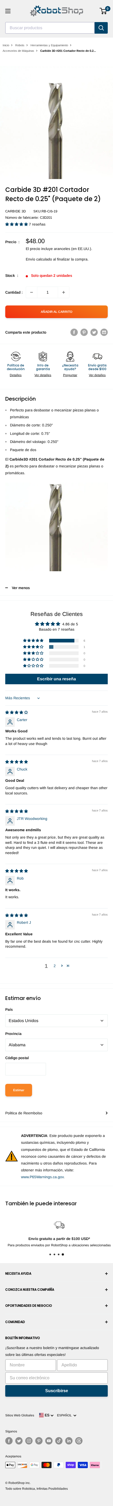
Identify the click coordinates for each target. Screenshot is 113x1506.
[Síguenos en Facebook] (9, 1440)
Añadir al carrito (56, 312)
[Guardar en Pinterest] (84, 332)
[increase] (63, 292)
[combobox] (50, 28)
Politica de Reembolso (23, 1113)
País (9, 1009)
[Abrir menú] (8, 11)
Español (65, 1415)
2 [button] (55, 966)
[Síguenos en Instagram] (29, 1440)
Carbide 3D (15, 211)
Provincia (13, 1034)
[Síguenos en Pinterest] (39, 1440)
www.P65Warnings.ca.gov (42, 1177)
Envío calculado (39, 259)
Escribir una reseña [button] (56, 679)
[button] (17, 224)
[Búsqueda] (101, 28)
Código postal (17, 1058)
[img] (16, 712)
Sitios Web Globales (19, 1415)
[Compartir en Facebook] (74, 332)
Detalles (16, 375)
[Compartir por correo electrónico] (104, 332)
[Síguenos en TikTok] (59, 1440)
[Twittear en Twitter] (94, 332)
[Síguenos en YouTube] (49, 1440)
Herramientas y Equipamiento (49, 45)
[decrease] (31, 292)
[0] (103, 11)
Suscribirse (56, 1390)
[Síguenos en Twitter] (19, 1440)
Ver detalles (42, 375)
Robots (19, 45)
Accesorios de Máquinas (18, 50)
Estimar (18, 1090)
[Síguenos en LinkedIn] (69, 1440)
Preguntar (70, 375)
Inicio (6, 45)
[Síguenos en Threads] (79, 1440)
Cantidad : (14, 292)
